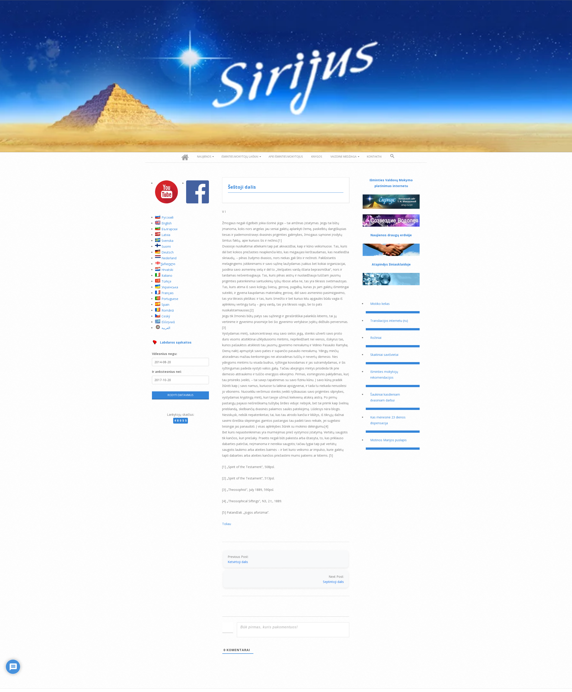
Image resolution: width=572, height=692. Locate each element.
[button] (392, 156)
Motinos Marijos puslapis (388, 440)
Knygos (316, 156)
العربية (166, 328)
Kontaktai (374, 156)
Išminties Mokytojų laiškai (239, 156)
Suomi (166, 246)
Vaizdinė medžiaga (343, 156)
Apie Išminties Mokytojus (286, 156)
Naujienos (204, 156)
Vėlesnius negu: (164, 354)
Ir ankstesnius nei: (167, 371)
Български (169, 229)
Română (168, 310)
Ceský (166, 316)
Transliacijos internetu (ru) (389, 321)
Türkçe (166, 281)
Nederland (169, 258)
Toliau (226, 524)
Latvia (166, 235)
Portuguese (170, 299)
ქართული (168, 264)
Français (168, 293)
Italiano (167, 275)
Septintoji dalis (333, 582)
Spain (165, 304)
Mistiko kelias (380, 304)
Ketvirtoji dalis (238, 562)
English (167, 223)
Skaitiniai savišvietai (384, 354)
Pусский (167, 217)
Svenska (167, 240)
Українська (170, 287)
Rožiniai (375, 337)
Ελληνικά (168, 322)
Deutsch (168, 252)
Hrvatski (167, 270)
